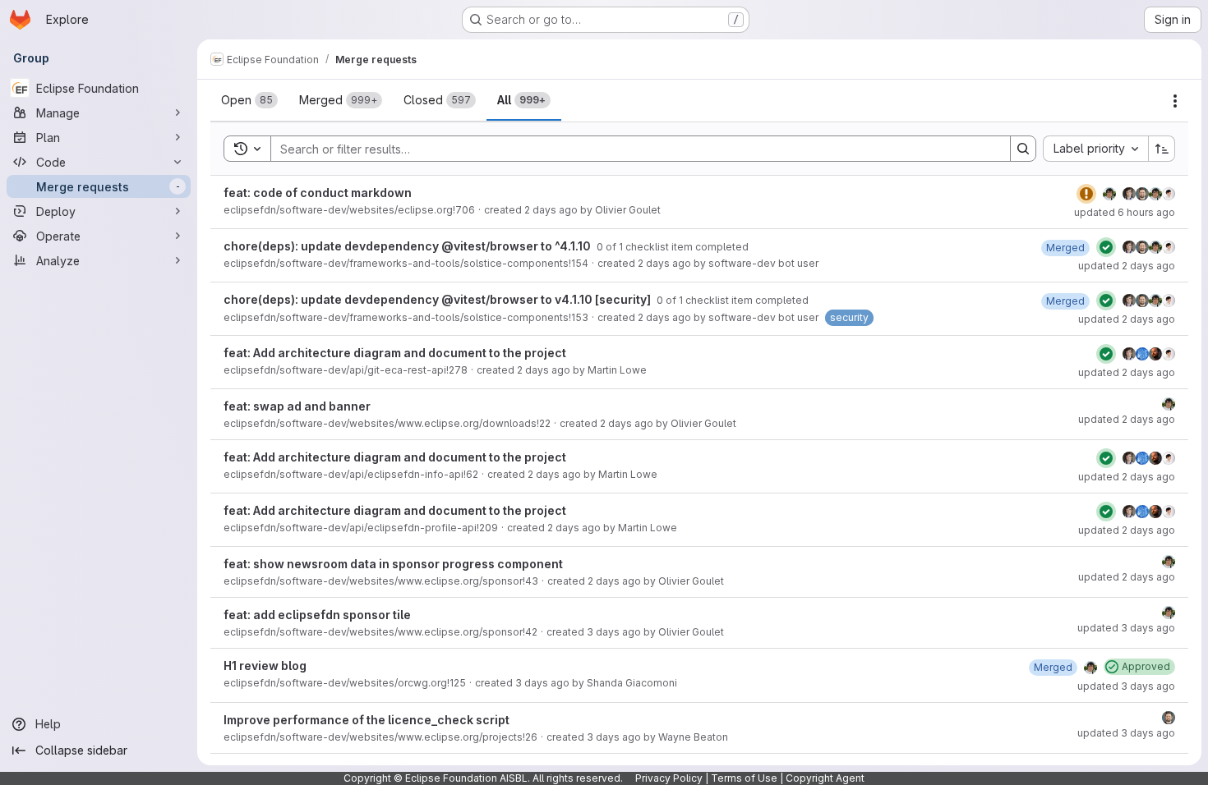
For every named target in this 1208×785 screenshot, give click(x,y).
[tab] (249, 100)
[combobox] (1095, 148)
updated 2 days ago (1126, 265)
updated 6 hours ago (1124, 212)
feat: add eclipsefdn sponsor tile (317, 615)
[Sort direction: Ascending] (1162, 148)
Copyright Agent (825, 778)
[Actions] (1175, 101)
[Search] (1023, 148)
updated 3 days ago (1126, 628)
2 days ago (551, 210)
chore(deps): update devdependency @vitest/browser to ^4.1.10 (408, 246)
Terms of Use (744, 778)
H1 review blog (265, 666)
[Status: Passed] (1106, 247)
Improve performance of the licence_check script (366, 720)
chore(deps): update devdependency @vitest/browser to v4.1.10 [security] (438, 299)
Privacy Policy (669, 778)
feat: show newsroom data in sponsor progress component (393, 564)
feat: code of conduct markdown (318, 193)
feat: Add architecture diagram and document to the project (395, 353)
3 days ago (614, 632)
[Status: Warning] (1086, 194)
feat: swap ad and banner (297, 406)
